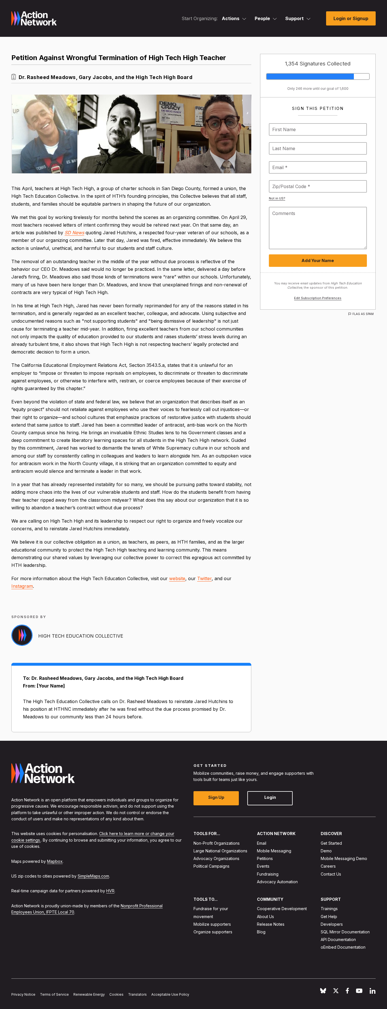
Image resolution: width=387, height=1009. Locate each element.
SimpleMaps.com (93, 876)
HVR (110, 891)
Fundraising (267, 874)
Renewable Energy (89, 995)
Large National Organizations (220, 850)
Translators (137, 995)
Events (263, 866)
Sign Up (216, 797)
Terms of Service (54, 995)
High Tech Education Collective (80, 636)
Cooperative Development (282, 908)
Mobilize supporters (212, 924)
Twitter (204, 578)
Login (270, 797)
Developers (332, 924)
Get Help (329, 916)
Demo (326, 850)
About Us (265, 916)
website (177, 578)
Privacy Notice (23, 995)
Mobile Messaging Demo (344, 858)
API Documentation (338, 939)
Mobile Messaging (274, 850)
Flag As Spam (363, 314)
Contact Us (331, 874)
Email (261, 843)
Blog (261, 931)
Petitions (265, 858)
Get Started (331, 843)
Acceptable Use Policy (170, 995)
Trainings (329, 908)
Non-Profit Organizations (217, 843)
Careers (328, 866)
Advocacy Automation (277, 881)
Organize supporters (213, 931)
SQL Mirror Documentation (345, 931)
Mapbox (55, 861)
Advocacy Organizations (216, 858)
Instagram (22, 586)
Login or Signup (350, 18)
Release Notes (270, 924)
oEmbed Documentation (343, 947)
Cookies (116, 995)
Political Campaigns (211, 866)
